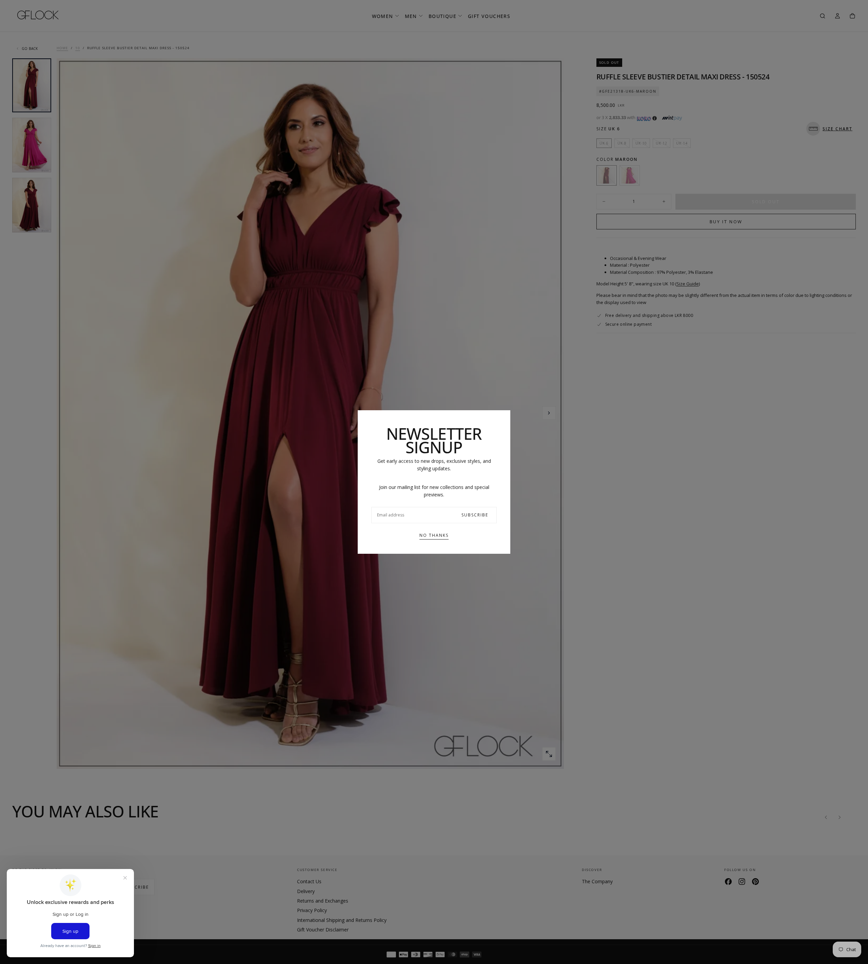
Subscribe (474, 515)
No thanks (434, 535)
